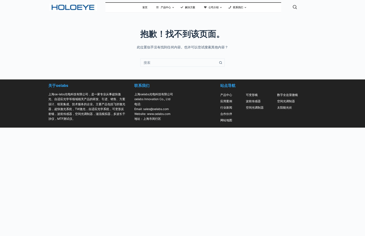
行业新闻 (226, 107)
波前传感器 (253, 101)
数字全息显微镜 (287, 95)
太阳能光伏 (284, 107)
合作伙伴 (226, 114)
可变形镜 (252, 95)
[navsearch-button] (295, 7)
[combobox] (178, 62)
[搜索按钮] (221, 63)
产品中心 (226, 95)
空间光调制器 (255, 107)
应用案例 (226, 101)
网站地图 (226, 120)
